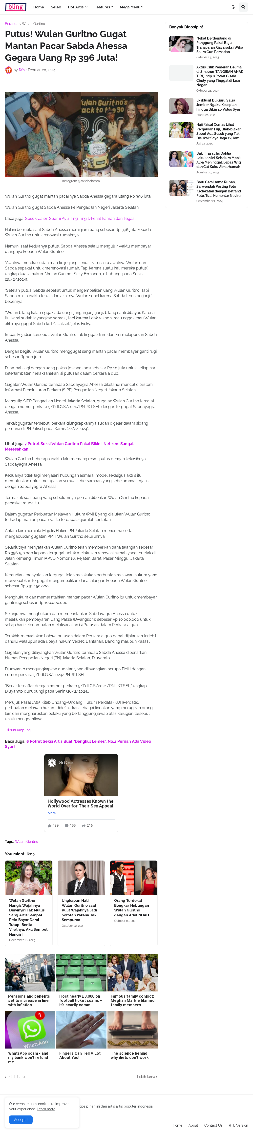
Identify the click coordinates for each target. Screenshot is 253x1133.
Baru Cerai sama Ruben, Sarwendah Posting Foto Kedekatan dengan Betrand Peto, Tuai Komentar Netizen (219, 189)
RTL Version (238, 1125)
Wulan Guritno (33, 23)
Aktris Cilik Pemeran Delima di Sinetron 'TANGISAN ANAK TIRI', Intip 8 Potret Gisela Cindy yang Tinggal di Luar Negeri (219, 76)
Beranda (12, 23)
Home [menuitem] (38, 7)
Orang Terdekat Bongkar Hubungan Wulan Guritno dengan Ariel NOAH (131, 907)
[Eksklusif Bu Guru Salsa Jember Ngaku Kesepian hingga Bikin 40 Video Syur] (181, 106)
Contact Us (213, 1125)
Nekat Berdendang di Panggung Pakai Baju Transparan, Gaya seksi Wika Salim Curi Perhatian (219, 45)
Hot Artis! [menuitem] (76, 7)
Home (177, 1125)
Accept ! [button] (21, 1120)
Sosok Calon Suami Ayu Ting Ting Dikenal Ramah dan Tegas (79, 218)
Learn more (46, 1109)
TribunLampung (18, 730)
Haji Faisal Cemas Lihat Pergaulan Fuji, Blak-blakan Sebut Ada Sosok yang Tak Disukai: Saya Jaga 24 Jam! (218, 131)
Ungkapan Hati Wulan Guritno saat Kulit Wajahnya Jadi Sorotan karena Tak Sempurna (79, 910)
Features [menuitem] (102, 7)
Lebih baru (16, 1077)
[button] (233, 7)
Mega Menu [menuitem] (130, 7)
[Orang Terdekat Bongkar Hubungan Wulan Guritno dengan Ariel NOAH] (133, 878)
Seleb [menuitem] (56, 7)
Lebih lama (146, 1077)
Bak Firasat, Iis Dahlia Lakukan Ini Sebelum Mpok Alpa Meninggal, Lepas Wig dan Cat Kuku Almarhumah (218, 160)
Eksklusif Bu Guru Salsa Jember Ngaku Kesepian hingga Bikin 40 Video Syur (218, 104)
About (193, 1125)
